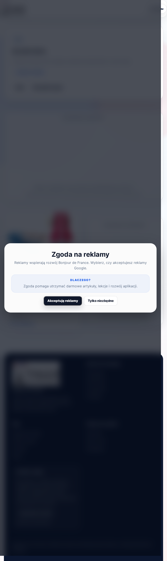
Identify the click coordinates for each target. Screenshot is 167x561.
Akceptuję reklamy (62, 301)
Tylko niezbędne (101, 301)
